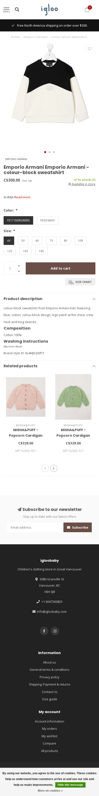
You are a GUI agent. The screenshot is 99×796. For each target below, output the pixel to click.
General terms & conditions (49, 669)
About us (49, 662)
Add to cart (60, 268)
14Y (25, 251)
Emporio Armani (16, 159)
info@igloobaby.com (52, 611)
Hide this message (70, 785)
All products (49, 751)
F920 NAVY (47, 220)
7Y (51, 241)
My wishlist (49, 736)
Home (15, 37)
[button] (45, 152)
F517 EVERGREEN (18, 220)
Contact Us (49, 692)
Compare (49, 743)
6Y (37, 241)
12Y (9, 251)
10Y (80, 241)
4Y (9, 241)
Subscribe (79, 527)
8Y (65, 241)
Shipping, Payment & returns (49, 684)
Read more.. (23, 197)
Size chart (83, 282)
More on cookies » (50, 790)
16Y (41, 251)
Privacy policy (49, 677)
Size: (9, 230)
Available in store (83, 184)
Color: (10, 210)
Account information (49, 721)
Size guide (49, 699)
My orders (49, 728)
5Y (23, 241)
